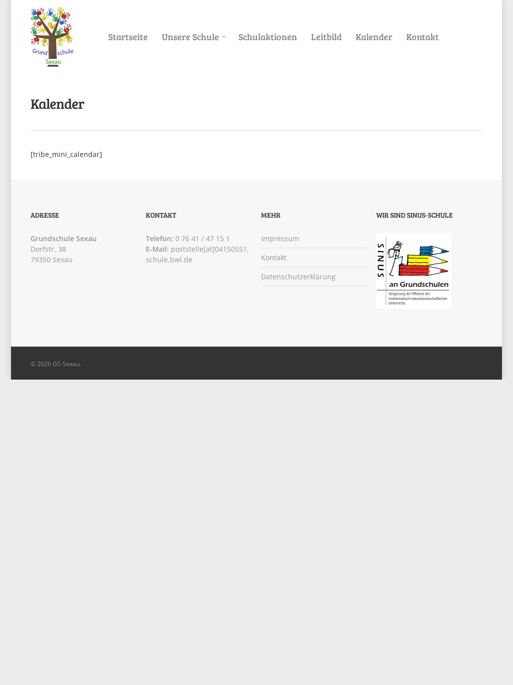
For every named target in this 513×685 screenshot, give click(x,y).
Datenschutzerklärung (298, 276)
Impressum (280, 238)
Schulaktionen (267, 37)
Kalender (374, 37)
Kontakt (422, 37)
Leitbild (326, 37)
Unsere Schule (190, 37)
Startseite (128, 37)
